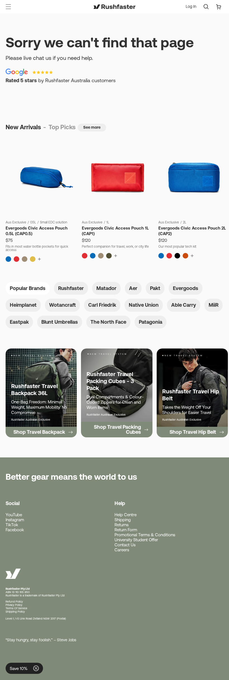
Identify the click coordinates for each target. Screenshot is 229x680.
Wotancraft (62, 305)
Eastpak (19, 322)
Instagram (15, 519)
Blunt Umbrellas (59, 322)
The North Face (108, 322)
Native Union (144, 305)
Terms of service (16, 608)
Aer (133, 288)
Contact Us (125, 544)
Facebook (15, 529)
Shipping (123, 519)
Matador (106, 288)
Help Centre (126, 514)
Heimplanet (23, 305)
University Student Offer (136, 539)
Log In (191, 6)
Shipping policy (15, 611)
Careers (122, 549)
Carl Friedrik (102, 305)
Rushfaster (71, 288)
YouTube (14, 514)
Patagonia (150, 322)
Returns (121, 524)
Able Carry (183, 305)
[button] (8, 7)
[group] (41, 392)
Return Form (126, 529)
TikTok (12, 524)
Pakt (155, 288)
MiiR (213, 305)
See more (92, 127)
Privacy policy (14, 604)
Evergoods (185, 288)
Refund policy (14, 601)
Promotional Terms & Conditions (145, 534)
